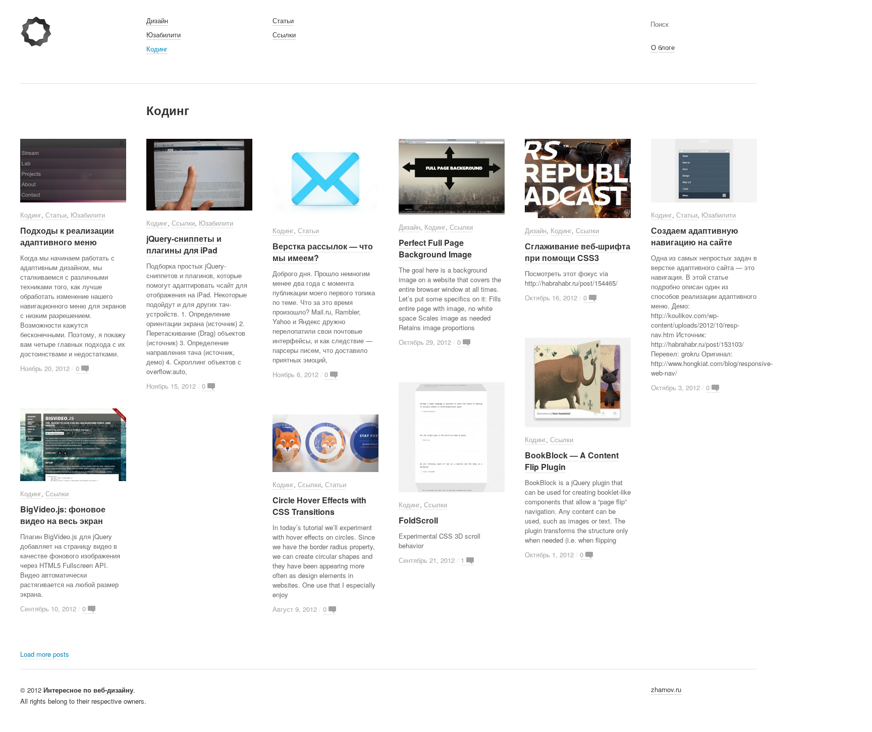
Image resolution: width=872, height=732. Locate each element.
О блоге (663, 47)
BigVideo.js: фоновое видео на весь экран (62, 515)
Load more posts (44, 654)
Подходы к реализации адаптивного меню (67, 236)
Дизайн (157, 20)
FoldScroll (418, 520)
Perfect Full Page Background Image (435, 248)
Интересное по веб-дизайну (88, 690)
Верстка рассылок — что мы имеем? (322, 252)
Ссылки (284, 34)
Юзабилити (163, 34)
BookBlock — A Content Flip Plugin (572, 461)
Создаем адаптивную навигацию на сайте (694, 236)
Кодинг (157, 49)
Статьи (283, 20)
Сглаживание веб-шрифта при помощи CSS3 (577, 252)
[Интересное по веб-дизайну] (36, 43)
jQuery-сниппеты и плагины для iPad (184, 244)
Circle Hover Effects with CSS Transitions (319, 505)
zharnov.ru (666, 689)
